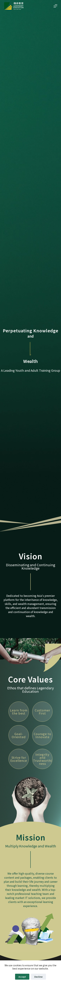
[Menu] (55, 6)
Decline (38, 976)
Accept (22, 976)
